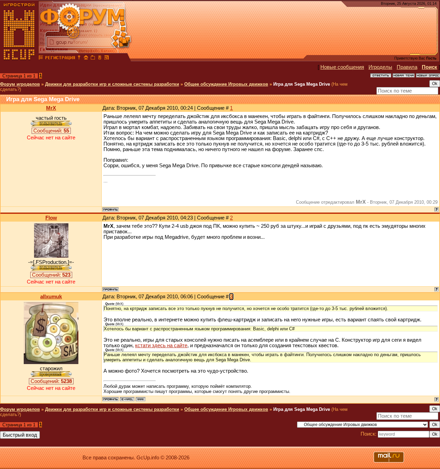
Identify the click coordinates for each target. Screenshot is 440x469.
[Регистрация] (60, 58)
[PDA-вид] (99, 58)
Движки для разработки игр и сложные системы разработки (112, 84)
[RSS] (106, 58)
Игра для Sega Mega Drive (301, 84)
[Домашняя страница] (140, 399)
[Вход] (79, 58)
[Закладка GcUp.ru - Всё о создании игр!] (92, 58)
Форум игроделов (20, 84)
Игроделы (380, 67)
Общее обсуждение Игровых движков (226, 84)
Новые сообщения (342, 67)
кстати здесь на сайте (161, 345)
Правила (407, 67)
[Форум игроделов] (40, 58)
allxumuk (51, 296)
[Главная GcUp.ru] (19, 58)
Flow (51, 218)
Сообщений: (51, 131)
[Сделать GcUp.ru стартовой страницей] (85, 58)
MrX (51, 108)
